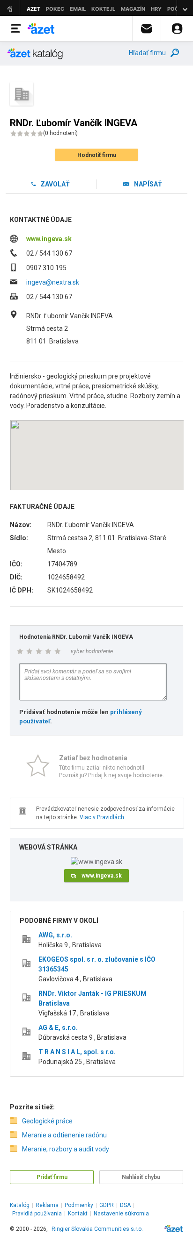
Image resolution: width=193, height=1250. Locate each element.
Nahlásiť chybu (141, 1177)
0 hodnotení (60, 133)
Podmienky (79, 1205)
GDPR (106, 1205)
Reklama (47, 1205)
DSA (125, 1205)
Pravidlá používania (37, 1213)
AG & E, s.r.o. (58, 1027)
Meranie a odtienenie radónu (64, 1135)
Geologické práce (47, 1121)
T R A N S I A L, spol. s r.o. (77, 1052)
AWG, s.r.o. (55, 935)
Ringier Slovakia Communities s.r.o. (97, 1229)
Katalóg (20, 1205)
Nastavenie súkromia (121, 1213)
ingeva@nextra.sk (52, 282)
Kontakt (78, 1213)
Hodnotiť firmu (96, 155)
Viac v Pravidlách (102, 817)
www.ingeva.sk (49, 239)
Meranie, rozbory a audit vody (65, 1149)
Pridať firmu (52, 1177)
